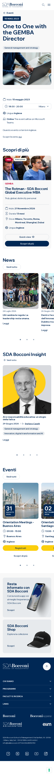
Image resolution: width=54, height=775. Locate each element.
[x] (17, 754)
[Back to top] (46, 666)
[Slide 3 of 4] (30, 455)
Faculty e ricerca (13, 696)
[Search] (43, 5)
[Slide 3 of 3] (34, 340)
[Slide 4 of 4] (37, 455)
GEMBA (9, 183)
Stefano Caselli (32, 424)
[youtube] (36, 754)
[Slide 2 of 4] (24, 455)
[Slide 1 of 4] (17, 455)
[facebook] (8, 754)
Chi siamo (8, 681)
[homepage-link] (12, 5)
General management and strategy (21, 428)
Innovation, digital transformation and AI (23, 433)
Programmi (9, 689)
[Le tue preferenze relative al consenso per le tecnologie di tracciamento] (49, 770)
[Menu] (49, 5)
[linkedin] (27, 754)
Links (6, 704)
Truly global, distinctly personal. (21, 198)
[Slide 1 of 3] (20, 340)
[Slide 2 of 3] (27, 340)
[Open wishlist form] (5, 771)
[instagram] (46, 754)
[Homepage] (16, 666)
